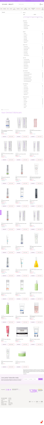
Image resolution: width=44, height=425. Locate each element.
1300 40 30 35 (18, 389)
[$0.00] (40, 4)
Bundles (18, 8)
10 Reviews (6, 272)
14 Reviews (20, 156)
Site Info (9, 398)
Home (2, 109)
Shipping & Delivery (36, 0)
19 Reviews (20, 133)
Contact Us (40, 0)
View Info (4, 136)
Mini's (22, 8)
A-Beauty (14, 9)
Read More (25, 373)
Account (32, 0)
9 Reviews (20, 295)
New (8, 8)
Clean (11, 8)
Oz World (41, 1)
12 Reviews (6, 295)
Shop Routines (25, 9)
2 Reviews (34, 249)
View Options (11, 344)
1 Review (34, 319)
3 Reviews (6, 341)
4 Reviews (34, 226)
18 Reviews (34, 180)
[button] (24, 12)
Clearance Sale (33, 9)
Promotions (38, 8)
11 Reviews (34, 156)
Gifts (29, 8)
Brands (5, 8)
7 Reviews (20, 341)
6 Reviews (20, 272)
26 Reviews (6, 179)
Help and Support (4, 398)
